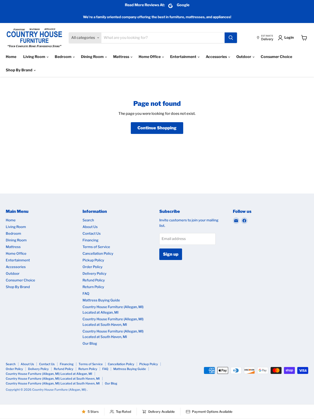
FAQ (86, 294)
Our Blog (90, 343)
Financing (90, 240)
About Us (90, 227)
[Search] (231, 37)
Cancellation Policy (98, 253)
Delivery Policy (94, 274)
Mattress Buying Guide (101, 300)
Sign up (170, 254)
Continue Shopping (157, 127)
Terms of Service (96, 247)
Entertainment (183, 57)
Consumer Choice (276, 57)
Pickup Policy (93, 260)
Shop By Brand (19, 70)
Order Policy (93, 267)
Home (11, 57)
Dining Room (92, 57)
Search (88, 220)
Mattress (121, 57)
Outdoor (244, 57)
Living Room (34, 57)
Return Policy (93, 287)
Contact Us (92, 233)
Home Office (150, 57)
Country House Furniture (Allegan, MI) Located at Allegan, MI (49, 374)
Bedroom (63, 57)
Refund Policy (94, 280)
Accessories (217, 57)
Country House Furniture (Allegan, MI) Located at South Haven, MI (53, 378)
